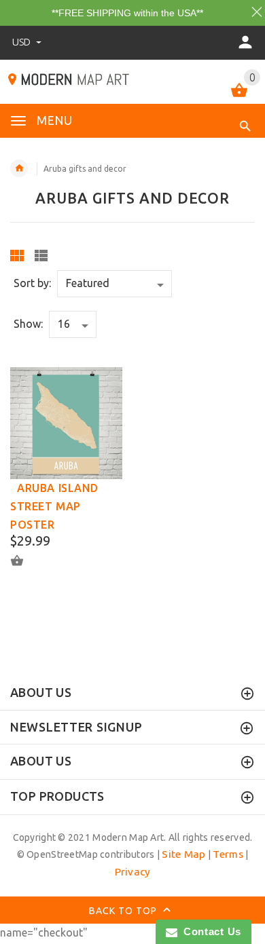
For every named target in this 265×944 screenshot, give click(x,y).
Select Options (25, 560)
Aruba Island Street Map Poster (54, 506)
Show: (28, 324)
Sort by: (32, 283)
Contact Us (209, 931)
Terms (228, 854)
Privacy (133, 871)
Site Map (183, 854)
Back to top (124, 910)
